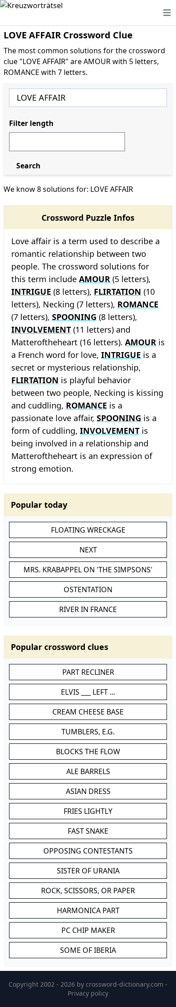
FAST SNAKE (88, 831)
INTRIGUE (31, 291)
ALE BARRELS (88, 771)
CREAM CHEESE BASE (88, 712)
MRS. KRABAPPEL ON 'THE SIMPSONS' (88, 570)
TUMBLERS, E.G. (88, 732)
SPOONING (74, 316)
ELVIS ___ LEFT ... (88, 692)
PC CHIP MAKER (88, 930)
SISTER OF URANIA (88, 871)
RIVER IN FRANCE (88, 609)
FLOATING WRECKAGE (88, 530)
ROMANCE (137, 304)
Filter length (31, 123)
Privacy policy (88, 993)
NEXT (88, 550)
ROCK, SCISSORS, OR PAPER (88, 891)
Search (28, 166)
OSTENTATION (88, 589)
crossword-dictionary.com (125, 984)
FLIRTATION (117, 291)
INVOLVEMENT (41, 329)
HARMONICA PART (88, 910)
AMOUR (94, 279)
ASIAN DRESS (88, 791)
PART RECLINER (88, 672)
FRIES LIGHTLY (88, 811)
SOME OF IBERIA (88, 950)
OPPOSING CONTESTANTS (88, 851)
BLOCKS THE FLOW (88, 751)
